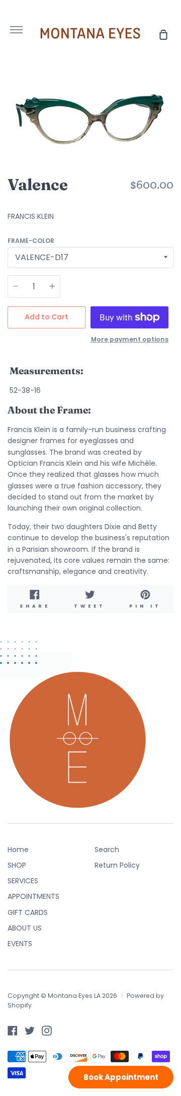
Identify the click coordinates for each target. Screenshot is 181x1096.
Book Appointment (120, 1077)
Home (18, 850)
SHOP (17, 865)
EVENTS (20, 944)
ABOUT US (25, 928)
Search (107, 850)
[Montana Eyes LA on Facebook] (13, 1031)
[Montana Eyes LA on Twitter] (30, 1031)
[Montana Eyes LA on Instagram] (47, 1031)
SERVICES (23, 881)
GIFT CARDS (28, 912)
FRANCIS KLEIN (31, 216)
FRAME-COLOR (31, 240)
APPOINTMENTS (33, 896)
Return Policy (117, 865)
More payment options (129, 339)
